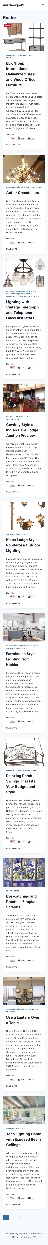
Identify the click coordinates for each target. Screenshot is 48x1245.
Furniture (22, 55)
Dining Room (25, 294)
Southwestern (34, 187)
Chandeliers (12, 187)
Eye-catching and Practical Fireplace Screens (22, 901)
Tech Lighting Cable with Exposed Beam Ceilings (23, 1139)
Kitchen (34, 646)
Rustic (32, 55)
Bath (8, 291)
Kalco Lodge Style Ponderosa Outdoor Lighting (23, 545)
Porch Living (24, 770)
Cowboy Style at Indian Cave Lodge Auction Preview (22, 430)
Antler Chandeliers (22, 192)
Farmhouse (11, 55)
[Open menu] (42, 5)
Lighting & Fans (25, 296)
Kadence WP (29, 1237)
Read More (13, 145)
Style (16, 891)
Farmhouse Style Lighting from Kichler (21, 659)
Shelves (10, 58)
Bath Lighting (18, 291)
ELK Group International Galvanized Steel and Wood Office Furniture (21, 74)
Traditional (12, 1012)
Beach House (33, 291)
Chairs (9, 417)
